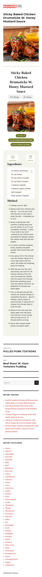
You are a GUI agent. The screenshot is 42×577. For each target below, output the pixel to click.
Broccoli (8, 471)
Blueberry (9, 468)
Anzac (7, 448)
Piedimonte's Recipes (10, 573)
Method (30, 160)
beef (7, 465)
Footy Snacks (10, 499)
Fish (7, 497)
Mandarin (9, 505)
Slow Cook (9, 545)
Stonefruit (9, 551)
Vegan (7, 562)
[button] (32, 171)
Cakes (7, 474)
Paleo (7, 519)
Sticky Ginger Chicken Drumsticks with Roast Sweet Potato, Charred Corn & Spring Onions (21, 428)
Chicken (8, 480)
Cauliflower (10, 477)
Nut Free (8, 517)
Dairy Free (9, 488)
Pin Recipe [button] (28, 97)
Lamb (7, 502)
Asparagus (9, 454)
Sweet (7, 556)
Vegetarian (9, 565)
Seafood (8, 542)
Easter (8, 491)
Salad (7, 539)
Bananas (8, 460)
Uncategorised (11, 559)
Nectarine (9, 514)
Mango (8, 508)
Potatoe (8, 531)
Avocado (8, 457)
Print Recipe (14, 97)
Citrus (7, 482)
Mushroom (9, 511)
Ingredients (13, 160)
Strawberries (10, 554)
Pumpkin (9, 534)
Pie (6, 522)
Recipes (8, 536)
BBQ (7, 462)
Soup (7, 548)
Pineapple (9, 525)
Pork (7, 528)
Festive (8, 494)
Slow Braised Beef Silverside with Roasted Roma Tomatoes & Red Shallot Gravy (21, 409)
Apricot (8, 451)
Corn (7, 485)
